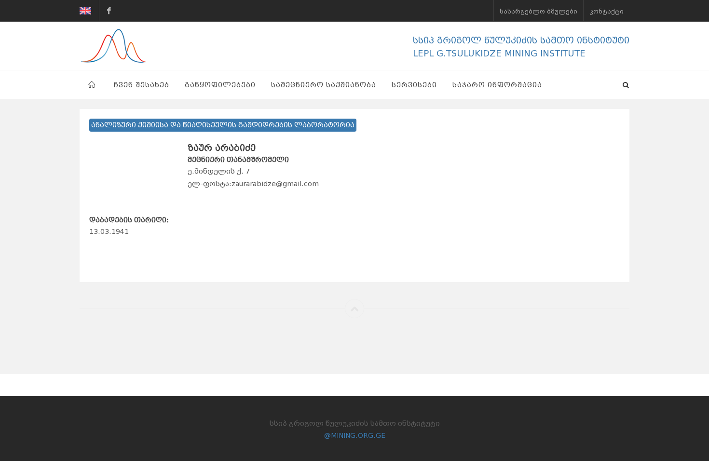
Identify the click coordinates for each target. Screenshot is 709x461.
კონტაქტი (606, 11)
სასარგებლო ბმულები (538, 11)
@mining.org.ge (354, 435)
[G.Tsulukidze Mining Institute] (109, 10)
